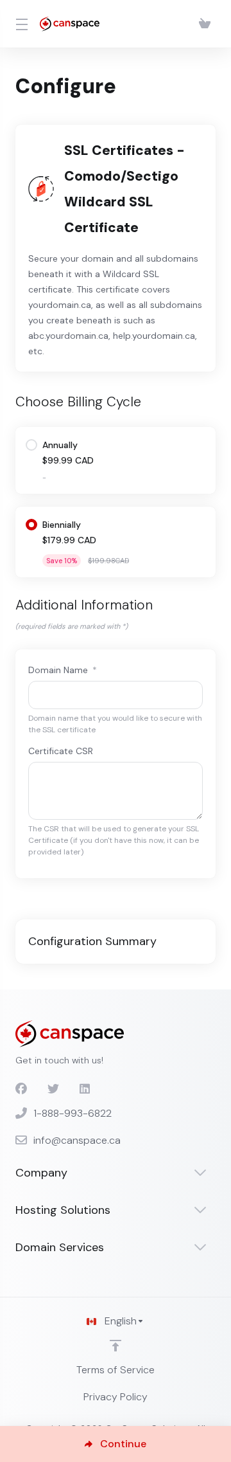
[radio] (31, 445)
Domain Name (62, 670)
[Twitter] (53, 1089)
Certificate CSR (60, 751)
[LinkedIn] (85, 1089)
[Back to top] (115, 1346)
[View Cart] (205, 24)
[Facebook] (21, 1089)
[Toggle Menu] (20, 24)
